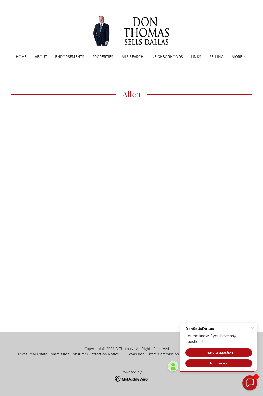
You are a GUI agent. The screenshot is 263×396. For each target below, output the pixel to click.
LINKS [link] (196, 56)
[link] (131, 30)
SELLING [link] (216, 56)
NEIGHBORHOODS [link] (167, 56)
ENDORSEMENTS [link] (69, 56)
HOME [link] (21, 56)
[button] (239, 57)
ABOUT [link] (41, 56)
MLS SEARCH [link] (132, 56)
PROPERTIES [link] (102, 56)
